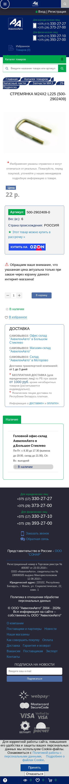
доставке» (36, 403)
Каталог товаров (15, 59)
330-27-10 (34, 516)
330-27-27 (34, 498)
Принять (34, 767)
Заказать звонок (37, 533)
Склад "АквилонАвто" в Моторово (28, 358)
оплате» (53, 403)
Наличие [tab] (12, 419)
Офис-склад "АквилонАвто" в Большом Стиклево (28, 339)
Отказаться (34, 774)
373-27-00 (34, 505)
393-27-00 (34, 523)
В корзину (41, 295)
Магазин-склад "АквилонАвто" (30, 349)
